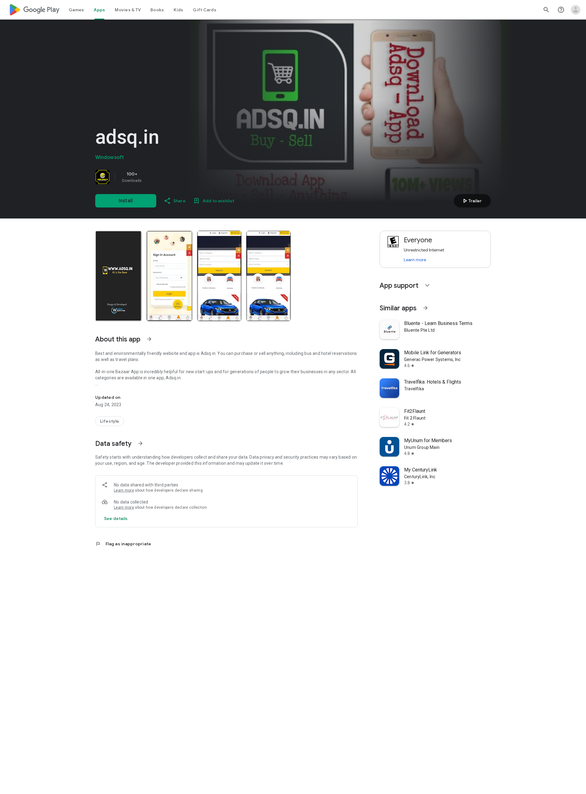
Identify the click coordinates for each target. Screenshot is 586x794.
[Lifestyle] (109, 421)
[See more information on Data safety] (140, 443)
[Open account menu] (575, 9)
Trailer (471, 200)
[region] (180, 177)
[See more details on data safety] (116, 518)
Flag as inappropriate (123, 544)
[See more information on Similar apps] (425, 308)
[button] (118, 276)
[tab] (76, 10)
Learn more (124, 490)
